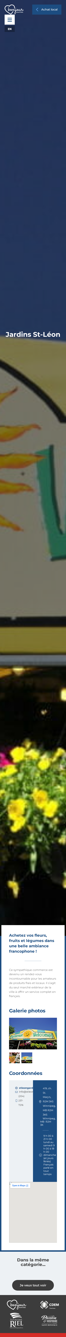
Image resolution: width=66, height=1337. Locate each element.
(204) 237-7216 (21, 1100)
